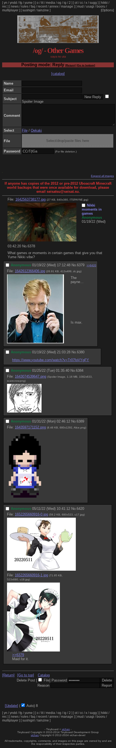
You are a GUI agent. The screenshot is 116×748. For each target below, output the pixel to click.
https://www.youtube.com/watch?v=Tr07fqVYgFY (50, 360)
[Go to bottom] (86, 65)
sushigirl (28, 10)
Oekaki (36, 130)
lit (42, 3)
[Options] (107, 10)
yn (5, 3)
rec (4, 6)
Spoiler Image (32, 101)
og (59, 3)
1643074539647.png (30, 376)
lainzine (43, 10)
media (50, 3)
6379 (80, 265)
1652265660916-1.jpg (31, 575)
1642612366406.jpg (30, 271)
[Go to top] (25, 675)
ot (76, 3)
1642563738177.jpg (30, 199)
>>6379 (18, 655)
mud (80, 6)
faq (33, 6)
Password (59, 680)
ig (65, 3)
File (25, 130)
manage (67, 6)
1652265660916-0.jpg (31, 514)
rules (24, 6)
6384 (79, 370)
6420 (80, 509)
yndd (13, 3)
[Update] (11, 706)
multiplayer (10, 10)
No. (25, 246)
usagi (90, 6)
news (15, 6)
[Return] (70, 65)
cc (81, 3)
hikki (104, 3)
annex (54, 6)
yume (29, 3)
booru (101, 6)
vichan (66, 729)
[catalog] (58, 74)
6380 (80, 352)
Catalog (44, 675)
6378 (31, 246)
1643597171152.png (30, 427)
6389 (80, 421)
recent (42, 6)
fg (20, 3)
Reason (43, 685)
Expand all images (102, 175)
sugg (93, 3)
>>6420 (91, 265)
